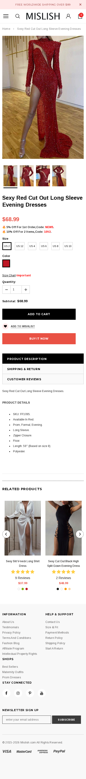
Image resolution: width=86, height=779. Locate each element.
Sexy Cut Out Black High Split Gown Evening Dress (63, 564)
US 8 (55, 246)
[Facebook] (6, 693)
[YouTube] (42, 693)
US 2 (7, 246)
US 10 (67, 246)
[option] (43, 97)
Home (6, 28)
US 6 (44, 246)
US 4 (32, 246)
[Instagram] (18, 693)
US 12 (19, 246)
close (80, 4)
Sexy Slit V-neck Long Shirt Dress (22, 564)
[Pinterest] (30, 693)
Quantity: (9, 282)
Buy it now (38, 338)
